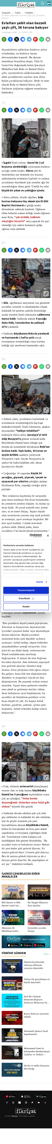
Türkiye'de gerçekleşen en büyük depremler (35, 996)
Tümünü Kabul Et (26, 590)
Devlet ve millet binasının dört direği (37, 1083)
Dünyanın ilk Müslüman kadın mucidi (10, 945)
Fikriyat (14, 1132)
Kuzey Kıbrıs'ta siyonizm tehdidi (36, 1031)
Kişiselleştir (24, 598)
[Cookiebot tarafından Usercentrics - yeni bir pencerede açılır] (31, 535)
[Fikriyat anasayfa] (14, 955)
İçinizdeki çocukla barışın (37, 945)
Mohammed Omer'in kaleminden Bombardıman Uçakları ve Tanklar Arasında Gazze (37, 1067)
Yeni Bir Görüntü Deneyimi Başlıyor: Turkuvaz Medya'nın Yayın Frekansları (37, 1015)
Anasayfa (6, 12)
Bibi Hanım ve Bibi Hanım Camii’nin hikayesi (11, 920)
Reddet (26, 606)
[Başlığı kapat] (48, 536)
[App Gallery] (39, 961)
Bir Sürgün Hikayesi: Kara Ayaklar (38, 920)
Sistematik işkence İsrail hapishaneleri (36, 1048)
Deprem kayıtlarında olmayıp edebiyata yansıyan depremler (34, 980)
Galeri (18, 12)
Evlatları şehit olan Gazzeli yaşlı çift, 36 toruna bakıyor (24, 16)
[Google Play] (26, 961)
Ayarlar (39, 582)
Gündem (29, 12)
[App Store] (13, 961)
